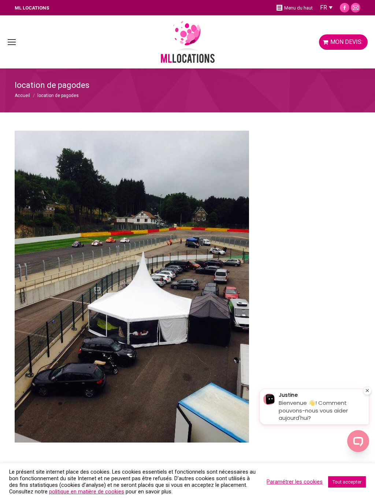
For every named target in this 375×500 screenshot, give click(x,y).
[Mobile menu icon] (11, 42)
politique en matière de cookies (86, 491)
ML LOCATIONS (32, 8)
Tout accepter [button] (347, 482)
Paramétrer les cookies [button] (295, 481)
